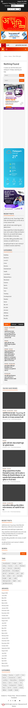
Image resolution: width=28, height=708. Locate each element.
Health (5, 271)
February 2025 (5, 635)
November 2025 (5, 613)
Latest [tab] (6, 324)
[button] (6, 49)
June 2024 (4, 655)
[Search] (26, 49)
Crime (5, 263)
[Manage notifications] (3, 705)
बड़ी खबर (9, 576)
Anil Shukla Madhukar (16, 419)
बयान (14, 576)
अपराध (4, 568)
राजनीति (15, 578)
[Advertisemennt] (14, 35)
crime (16, 565)
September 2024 (6, 648)
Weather (6, 299)
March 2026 (4, 603)
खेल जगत (6, 304)
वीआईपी (14, 581)
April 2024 (4, 660)
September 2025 (6, 618)
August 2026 (5, 593)
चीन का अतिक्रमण (15, 570)
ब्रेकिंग (10, 578)
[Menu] (6, 49)
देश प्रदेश (6, 307)
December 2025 (5, 610)
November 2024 (5, 643)
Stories (6, 288)
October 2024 (5, 645)
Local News (7, 274)
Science (6, 282)
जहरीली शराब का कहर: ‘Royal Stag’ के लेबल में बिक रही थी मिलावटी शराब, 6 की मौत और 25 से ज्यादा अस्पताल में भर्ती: (14, 220)
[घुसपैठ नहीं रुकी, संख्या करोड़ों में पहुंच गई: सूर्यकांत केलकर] (14, 430)
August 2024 (5, 650)
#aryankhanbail (6, 563)
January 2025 (5, 638)
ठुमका (22, 573)
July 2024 (4, 653)
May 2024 (4, 658)
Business (6, 257)
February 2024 (5, 665)
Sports (5, 285)
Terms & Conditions (21, 3)
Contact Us (5, 3)
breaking (6, 255)
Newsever (21, 704)
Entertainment (7, 268)
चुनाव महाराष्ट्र (11, 573)
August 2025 (5, 620)
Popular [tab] (13, 324)
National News (7, 277)
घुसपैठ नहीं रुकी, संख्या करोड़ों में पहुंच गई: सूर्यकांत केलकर (9, 344)
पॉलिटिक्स (6, 313)
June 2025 (4, 625)
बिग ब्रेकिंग (6, 315)
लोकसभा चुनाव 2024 (7, 581)
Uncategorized (7, 296)
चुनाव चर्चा (4, 573)
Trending (6, 293)
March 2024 (4, 663)
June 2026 (4, 595)
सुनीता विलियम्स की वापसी (7, 583)
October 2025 (5, 615)
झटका (17, 573)
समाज (19, 581)
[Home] (3, 49)
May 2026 (4, 598)
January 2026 (5, 608)
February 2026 (5, 605)
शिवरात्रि (6, 318)
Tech (5, 291)
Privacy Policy (12, 3)
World (5, 302)
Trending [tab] (20, 324)
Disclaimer (7, 5)
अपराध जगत (9, 568)
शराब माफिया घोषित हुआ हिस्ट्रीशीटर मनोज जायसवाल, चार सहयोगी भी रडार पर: (13, 507)
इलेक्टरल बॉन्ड (17, 568)
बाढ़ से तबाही (19, 576)
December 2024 (5, 640)
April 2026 (4, 600)
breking (4, 565)
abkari (20, 563)
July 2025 (4, 623)
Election (6, 266)
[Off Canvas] (2, 1)
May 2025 (4, 628)
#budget (14, 563)
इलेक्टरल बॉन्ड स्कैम (6, 570)
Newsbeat (6, 280)
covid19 (6, 260)
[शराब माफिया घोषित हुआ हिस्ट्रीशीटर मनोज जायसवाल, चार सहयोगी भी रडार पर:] (14, 492)
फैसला (4, 576)
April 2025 (4, 630)
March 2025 (4, 633)
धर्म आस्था (6, 310)
